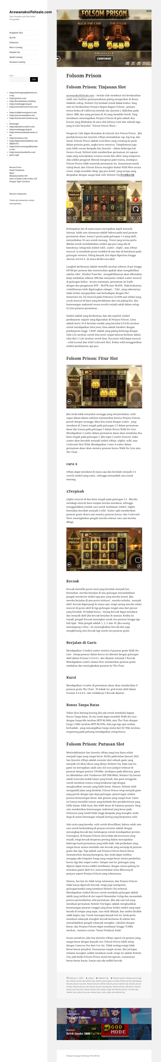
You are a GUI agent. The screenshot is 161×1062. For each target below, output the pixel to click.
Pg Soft (12, 37)
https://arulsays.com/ (18, 138)
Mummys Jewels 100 (18, 175)
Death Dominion (16, 170)
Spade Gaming (15, 57)
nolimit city (71, 992)
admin (91, 978)
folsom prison (119, 978)
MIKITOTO (14, 143)
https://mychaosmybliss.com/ (22, 115)
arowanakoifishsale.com (80, 95)
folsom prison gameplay (130, 981)
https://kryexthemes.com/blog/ (22, 101)
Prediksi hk (127, 174)
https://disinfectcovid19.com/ (22, 126)
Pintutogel (14, 123)
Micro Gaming (15, 47)
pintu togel (14, 155)
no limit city (133, 989)
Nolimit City (14, 52)
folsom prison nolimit (96, 983)
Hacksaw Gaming (17, 62)
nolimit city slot (83, 992)
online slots (96, 992)
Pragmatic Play (16, 32)
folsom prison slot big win (101, 986)
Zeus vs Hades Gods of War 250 (23, 178)
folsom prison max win (76, 983)
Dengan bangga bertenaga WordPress (83, 1055)
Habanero (14, 42)
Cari (11, 75)
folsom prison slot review (95, 989)
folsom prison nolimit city (117, 983)
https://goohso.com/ (17, 98)
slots (104, 992)
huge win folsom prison (117, 989)
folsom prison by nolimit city (82, 981)
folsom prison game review (107, 981)
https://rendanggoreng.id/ (20, 104)
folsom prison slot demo (123, 986)
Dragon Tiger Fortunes (19, 181)
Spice (11, 173)
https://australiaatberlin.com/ (22, 152)
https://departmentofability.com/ (23, 140)
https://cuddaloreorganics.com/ (23, 112)
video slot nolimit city (116, 992)
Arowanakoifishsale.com (30, 11)
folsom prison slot (81, 986)
